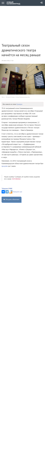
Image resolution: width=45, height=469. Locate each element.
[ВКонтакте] (3, 191)
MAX (10, 188)
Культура (19, 104)
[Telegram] (7, 191)
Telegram (5, 188)
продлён (5, 166)
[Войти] (41, 2)
